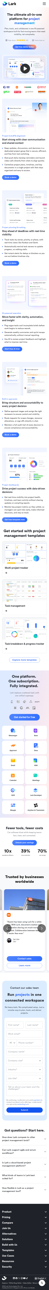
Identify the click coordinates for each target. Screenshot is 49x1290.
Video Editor (27, 1283)
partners (37, 1100)
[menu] (24, 1239)
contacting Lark (23, 1104)
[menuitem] (24, 1211)
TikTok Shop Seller (15, 1283)
